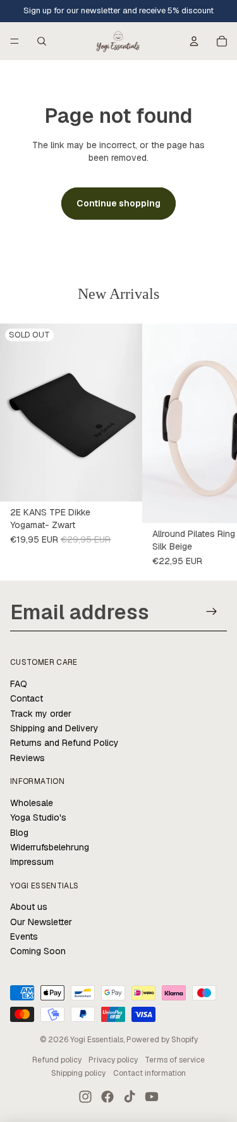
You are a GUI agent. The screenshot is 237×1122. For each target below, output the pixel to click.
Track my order (40, 713)
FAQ (18, 684)
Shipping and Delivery (54, 728)
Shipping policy (78, 1073)
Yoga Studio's (38, 817)
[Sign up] (212, 611)
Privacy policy (113, 1060)
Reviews (27, 758)
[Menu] (14, 41)
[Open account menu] (194, 41)
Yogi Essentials (96, 1040)
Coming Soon (38, 951)
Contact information (149, 1073)
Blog (19, 832)
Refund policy (57, 1060)
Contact (26, 698)
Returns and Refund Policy (64, 742)
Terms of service (175, 1060)
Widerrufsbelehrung (49, 847)
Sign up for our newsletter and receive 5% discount (118, 10)
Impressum (32, 861)
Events (24, 936)
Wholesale (31, 803)
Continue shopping (118, 203)
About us (28, 906)
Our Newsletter (41, 922)
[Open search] (42, 41)
